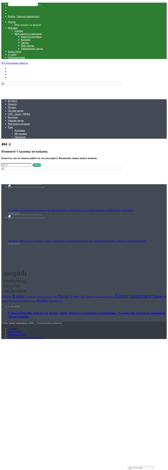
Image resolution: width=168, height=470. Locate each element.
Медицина (20, 133)
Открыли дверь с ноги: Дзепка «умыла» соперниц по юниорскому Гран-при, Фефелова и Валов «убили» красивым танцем (77, 240)
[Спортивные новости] (14, 63)
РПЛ (55, 296)
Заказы (25, 42)
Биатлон (13, 117)
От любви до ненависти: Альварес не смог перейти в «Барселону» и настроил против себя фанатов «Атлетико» (70, 210)
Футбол (12, 100)
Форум (12, 22)
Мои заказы (27, 45)
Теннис (12, 107)
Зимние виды (16, 120)
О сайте (12, 54)
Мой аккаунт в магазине (28, 33)
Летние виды (15, 110)
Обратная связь (16, 57)
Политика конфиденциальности (26, 337)
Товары (18, 30)
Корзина (25, 39)
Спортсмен (140, 295)
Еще (10, 127)
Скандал (89, 296)
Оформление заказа (32, 48)
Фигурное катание (19, 123)
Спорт (122, 295)
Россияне (74, 296)
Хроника (19, 130)
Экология (20, 137)
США (82, 296)
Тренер (157, 296)
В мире (18, 296)
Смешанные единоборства (104, 297)
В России (6, 296)
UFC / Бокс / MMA (19, 114)
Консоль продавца (31, 36)
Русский (137, 468)
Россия (63, 296)
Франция (32, 301)
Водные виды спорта (34, 296)
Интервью (49, 297)
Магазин (13, 27)
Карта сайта (14, 51)
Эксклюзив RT (56, 301)
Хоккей (12, 104)
